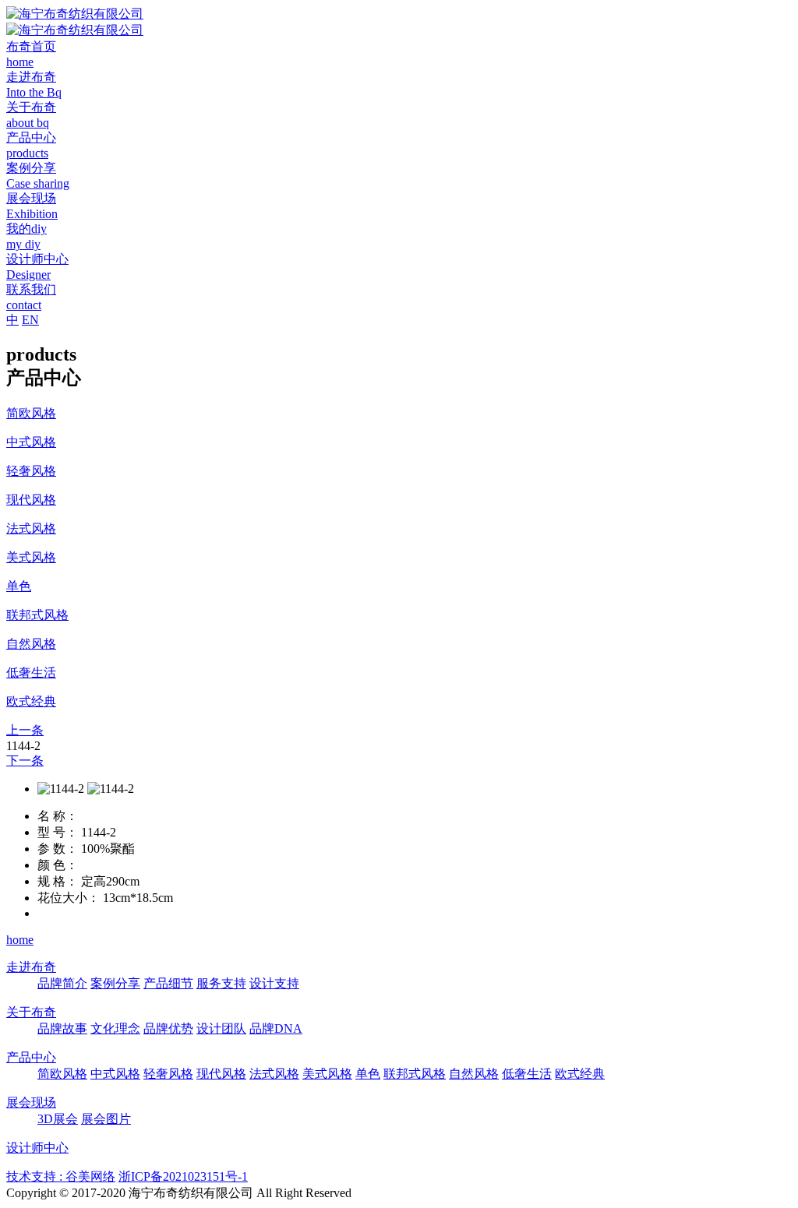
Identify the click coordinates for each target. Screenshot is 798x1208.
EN (30, 319)
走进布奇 (31, 967)
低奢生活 (527, 1073)
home (20, 939)
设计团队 (221, 1028)
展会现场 (31, 1102)
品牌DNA (275, 1028)
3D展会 (57, 1118)
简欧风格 (62, 1073)
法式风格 (274, 1073)
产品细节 (168, 983)
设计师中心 (37, 1147)
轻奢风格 (168, 1073)
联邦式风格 (414, 1073)
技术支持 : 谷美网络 (60, 1176)
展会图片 (106, 1118)
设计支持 (274, 983)
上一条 (25, 730)
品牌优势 (168, 1028)
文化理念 (115, 1028)
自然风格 (474, 1073)
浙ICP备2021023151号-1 (183, 1176)
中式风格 (115, 1073)
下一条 (25, 760)
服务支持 (221, 983)
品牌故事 (62, 1028)
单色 (367, 1073)
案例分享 (115, 983)
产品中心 (31, 1057)
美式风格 (327, 1073)
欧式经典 (580, 1073)
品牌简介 (62, 983)
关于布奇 (31, 1012)
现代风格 (221, 1073)
